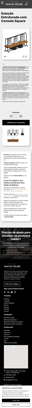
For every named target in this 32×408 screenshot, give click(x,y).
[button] (6, 56)
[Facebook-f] (5, 292)
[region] (16, 397)
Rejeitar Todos (16, 404)
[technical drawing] (16, 135)
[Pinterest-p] (15, 292)
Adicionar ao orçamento (16, 122)
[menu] (2, 3)
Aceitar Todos (16, 400)
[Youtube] (12, 292)
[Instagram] (8, 292)
